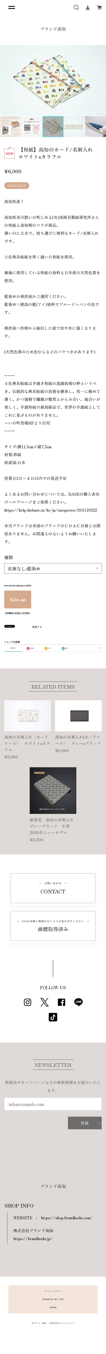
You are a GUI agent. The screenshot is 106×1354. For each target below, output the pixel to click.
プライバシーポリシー (53, 1291)
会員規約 (53, 1307)
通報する (37, 626)
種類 (8, 557)
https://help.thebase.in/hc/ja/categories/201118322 (50, 510)
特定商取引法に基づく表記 (53, 1299)
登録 (84, 1123)
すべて (12, 648)
